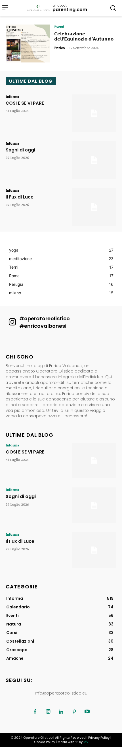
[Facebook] (35, 712)
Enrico (59, 47)
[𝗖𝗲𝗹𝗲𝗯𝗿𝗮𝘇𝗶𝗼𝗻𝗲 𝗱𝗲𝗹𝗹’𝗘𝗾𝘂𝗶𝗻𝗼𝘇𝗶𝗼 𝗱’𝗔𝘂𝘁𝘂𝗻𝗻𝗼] (28, 43)
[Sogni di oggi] (94, 160)
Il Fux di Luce (19, 197)
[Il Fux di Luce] (94, 207)
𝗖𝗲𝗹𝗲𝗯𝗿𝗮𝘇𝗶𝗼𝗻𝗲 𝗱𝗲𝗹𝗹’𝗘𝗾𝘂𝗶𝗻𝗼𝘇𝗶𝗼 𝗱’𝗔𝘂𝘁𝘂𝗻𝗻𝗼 (83, 36)
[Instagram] (48, 712)
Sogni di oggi (20, 150)
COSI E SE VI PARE (25, 103)
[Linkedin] (61, 712)
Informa (12, 96)
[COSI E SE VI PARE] (94, 113)
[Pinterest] (74, 712)
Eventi (59, 27)
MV (85, 742)
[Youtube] (87, 712)
